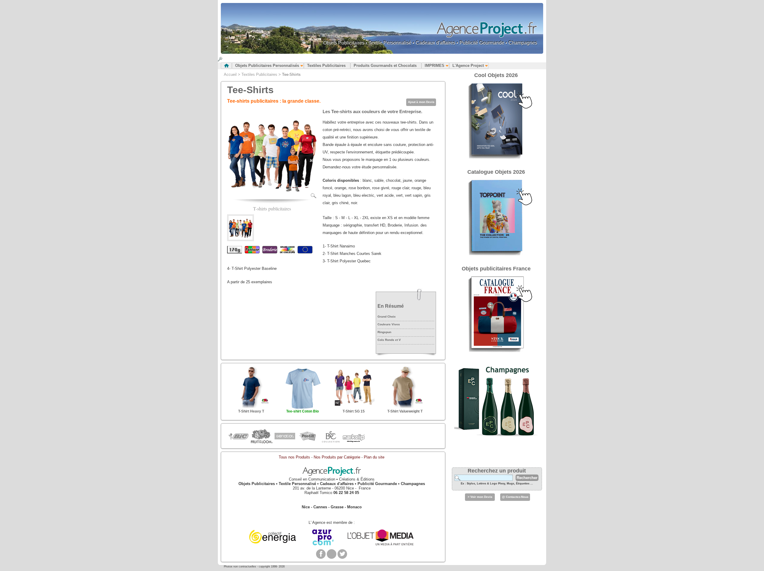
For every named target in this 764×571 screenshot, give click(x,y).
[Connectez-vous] (220, 60)
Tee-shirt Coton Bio (302, 411)
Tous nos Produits (294, 457)
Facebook (321, 554)
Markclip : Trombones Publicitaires (353, 436)
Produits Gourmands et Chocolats (385, 65)
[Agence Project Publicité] (331, 475)
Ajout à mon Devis (421, 102)
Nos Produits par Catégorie (337, 457)
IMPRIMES (434, 65)
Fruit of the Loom (261, 436)
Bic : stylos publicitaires (238, 437)
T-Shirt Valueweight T (405, 411)
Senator (284, 436)
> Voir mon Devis (480, 496)
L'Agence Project (468, 65)
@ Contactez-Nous (515, 496)
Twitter (342, 554)
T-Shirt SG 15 (354, 411)
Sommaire (226, 65)
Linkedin (331, 554)
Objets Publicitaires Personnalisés (267, 65)
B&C (330, 436)
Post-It (307, 436)
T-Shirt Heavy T (251, 411)
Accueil (230, 74)
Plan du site (374, 457)
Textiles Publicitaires (326, 65)
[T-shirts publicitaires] (272, 197)
